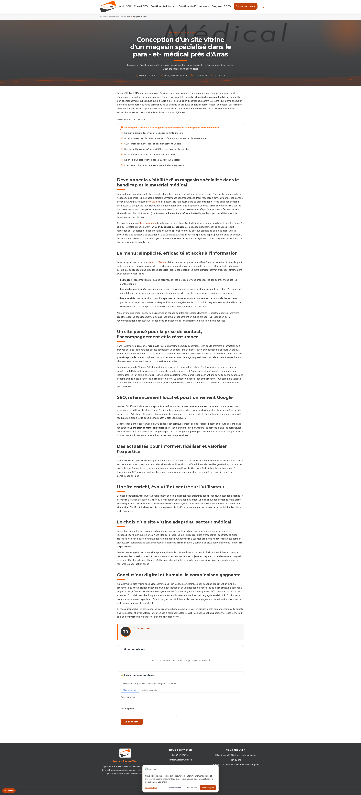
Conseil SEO (141, 6)
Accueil (103, 17)
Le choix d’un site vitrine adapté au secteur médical (152, 160)
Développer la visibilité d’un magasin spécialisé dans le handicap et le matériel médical (171, 127)
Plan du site (235, 760)
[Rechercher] (263, 6)
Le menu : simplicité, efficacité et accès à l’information (153, 133)
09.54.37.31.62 (182, 755)
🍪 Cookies (9, 791)
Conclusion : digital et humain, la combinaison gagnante (154, 165)
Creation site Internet (163, 6)
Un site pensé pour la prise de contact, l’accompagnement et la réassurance (165, 138)
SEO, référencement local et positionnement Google (152, 144)
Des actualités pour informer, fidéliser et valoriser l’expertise (156, 149)
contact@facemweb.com (180, 760)
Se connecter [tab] (129, 690)
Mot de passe (127, 708)
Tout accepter (208, 788)
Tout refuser (191, 788)
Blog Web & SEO (221, 6)
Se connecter (132, 721)
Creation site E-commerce (194, 6)
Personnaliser (175, 788)
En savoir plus (151, 788)
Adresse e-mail (128, 697)
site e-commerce (147, 223)
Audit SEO (125, 6)
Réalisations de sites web (119, 17)
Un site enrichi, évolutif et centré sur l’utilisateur (150, 154)
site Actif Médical (156, 262)
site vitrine (153, 201)
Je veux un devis (245, 6)
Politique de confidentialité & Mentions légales (235, 764)
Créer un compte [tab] (149, 690)
